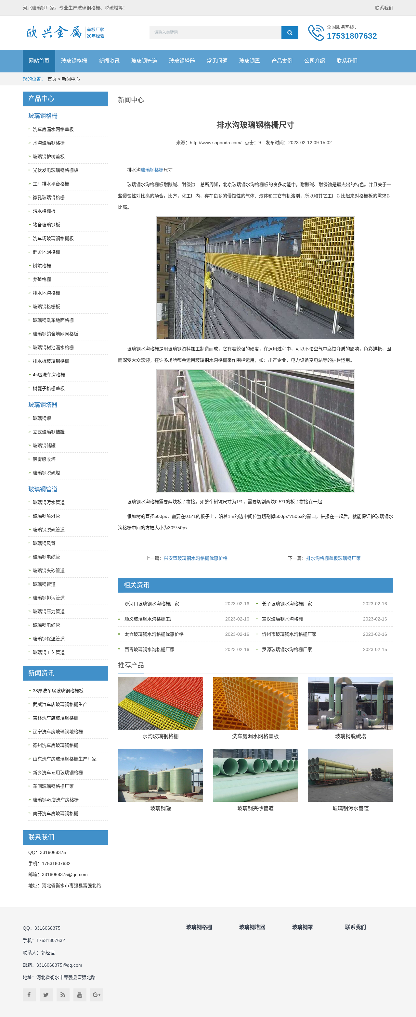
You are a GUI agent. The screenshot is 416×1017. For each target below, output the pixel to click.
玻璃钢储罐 (44, 445)
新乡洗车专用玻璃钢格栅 (58, 772)
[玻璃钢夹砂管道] (255, 775)
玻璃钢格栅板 (46, 306)
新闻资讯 (109, 61)
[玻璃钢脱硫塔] (350, 703)
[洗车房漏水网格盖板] (255, 703)
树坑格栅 (42, 265)
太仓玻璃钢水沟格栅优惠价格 (154, 634)
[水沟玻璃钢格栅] (160, 703)
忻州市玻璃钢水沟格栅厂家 (289, 634)
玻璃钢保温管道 (49, 638)
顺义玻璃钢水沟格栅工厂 (149, 619)
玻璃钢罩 (249, 61)
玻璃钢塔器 (182, 61)
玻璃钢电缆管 (46, 556)
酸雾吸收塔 (44, 459)
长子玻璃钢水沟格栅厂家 (287, 603)
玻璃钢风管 (44, 543)
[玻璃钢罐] (160, 775)
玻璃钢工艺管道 (49, 652)
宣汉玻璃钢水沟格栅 (282, 619)
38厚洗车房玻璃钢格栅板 (58, 690)
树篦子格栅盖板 (49, 388)
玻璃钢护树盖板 (49, 156)
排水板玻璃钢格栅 (51, 361)
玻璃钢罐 (160, 808)
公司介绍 (314, 61)
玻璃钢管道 (144, 61)
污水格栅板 (44, 211)
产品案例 (282, 61)
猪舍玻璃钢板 (46, 224)
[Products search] (289, 32)
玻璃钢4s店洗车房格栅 (56, 799)
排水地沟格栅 (46, 292)
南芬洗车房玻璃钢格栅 (55, 813)
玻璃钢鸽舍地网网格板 (55, 333)
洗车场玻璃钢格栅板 (53, 238)
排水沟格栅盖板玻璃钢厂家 (333, 558)
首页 (52, 79)
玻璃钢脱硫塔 (350, 736)
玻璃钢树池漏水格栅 (53, 347)
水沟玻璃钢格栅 (160, 736)
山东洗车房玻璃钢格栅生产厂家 (65, 758)
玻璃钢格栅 (74, 61)
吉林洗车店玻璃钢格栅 (55, 718)
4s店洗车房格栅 (49, 374)
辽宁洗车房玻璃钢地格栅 (58, 731)
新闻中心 (71, 79)
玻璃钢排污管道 (49, 597)
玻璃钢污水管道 (350, 808)
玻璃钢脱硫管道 (49, 529)
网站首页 (39, 61)
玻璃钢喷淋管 (46, 516)
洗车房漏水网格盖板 (255, 736)
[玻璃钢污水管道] (350, 775)
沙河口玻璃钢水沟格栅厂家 (151, 603)
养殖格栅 (42, 279)
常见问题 (217, 61)
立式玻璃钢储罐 (49, 431)
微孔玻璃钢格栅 (49, 197)
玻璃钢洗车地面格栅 (53, 320)
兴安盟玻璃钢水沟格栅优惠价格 (196, 558)
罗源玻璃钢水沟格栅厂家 (287, 649)
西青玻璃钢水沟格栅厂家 (149, 649)
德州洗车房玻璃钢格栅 (55, 745)
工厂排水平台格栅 (51, 183)
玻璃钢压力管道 (49, 611)
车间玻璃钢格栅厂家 (53, 786)
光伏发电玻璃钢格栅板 (55, 170)
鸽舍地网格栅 (46, 252)
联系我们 (384, 7)
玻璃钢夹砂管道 (255, 808)
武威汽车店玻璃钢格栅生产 (60, 704)
